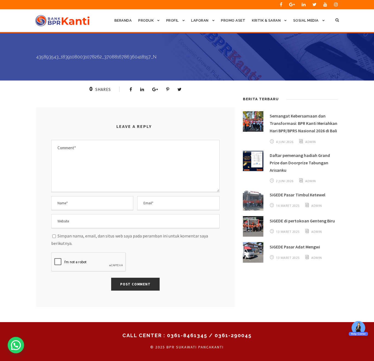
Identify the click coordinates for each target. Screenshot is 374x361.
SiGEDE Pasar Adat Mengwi (295, 247)
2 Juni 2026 (285, 181)
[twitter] (314, 4)
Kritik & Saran (266, 20)
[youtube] (325, 4)
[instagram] (336, 4)
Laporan (200, 20)
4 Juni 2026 (285, 142)
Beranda (123, 20)
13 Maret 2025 (288, 232)
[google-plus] (292, 4)
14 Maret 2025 (288, 206)
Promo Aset (233, 20)
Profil (172, 20)
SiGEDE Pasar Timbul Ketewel (297, 194)
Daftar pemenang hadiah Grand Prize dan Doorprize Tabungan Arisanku (300, 163)
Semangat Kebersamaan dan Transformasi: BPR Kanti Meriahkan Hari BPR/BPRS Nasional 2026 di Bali (303, 123)
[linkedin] (304, 4)
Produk (146, 20)
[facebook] (281, 4)
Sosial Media (306, 20)
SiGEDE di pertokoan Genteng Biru (302, 221)
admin (310, 142)
